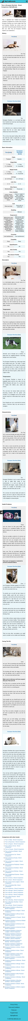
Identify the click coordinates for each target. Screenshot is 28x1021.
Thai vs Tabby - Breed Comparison (14, 839)
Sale (15, 36)
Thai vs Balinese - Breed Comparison (14, 888)
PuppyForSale (14, 1012)
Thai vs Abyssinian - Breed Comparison (15, 841)
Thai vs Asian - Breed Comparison (13, 879)
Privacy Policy (14, 1004)
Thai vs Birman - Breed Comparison (14, 894)
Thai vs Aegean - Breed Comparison (14, 843)
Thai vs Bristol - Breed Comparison (14, 905)
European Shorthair (12, 101)
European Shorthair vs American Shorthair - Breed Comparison (13, 938)
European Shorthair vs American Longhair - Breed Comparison (13, 931)
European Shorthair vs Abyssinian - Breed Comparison (14, 908)
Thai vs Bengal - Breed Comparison (14, 890)
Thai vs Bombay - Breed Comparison (14, 899)
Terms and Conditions (14, 1007)
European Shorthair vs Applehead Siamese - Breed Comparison (13, 944)
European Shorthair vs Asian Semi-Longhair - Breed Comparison (14, 954)
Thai (12, 36)
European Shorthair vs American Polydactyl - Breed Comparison (13, 934)
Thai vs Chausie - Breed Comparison (14, 849)
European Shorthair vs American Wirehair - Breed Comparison (13, 941)
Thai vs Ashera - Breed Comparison (14, 877)
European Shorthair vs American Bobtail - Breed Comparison (15, 921)
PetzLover (14, 1010)
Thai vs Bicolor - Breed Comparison (14, 892)
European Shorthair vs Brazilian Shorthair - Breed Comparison (13, 981)
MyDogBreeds (14, 1015)
